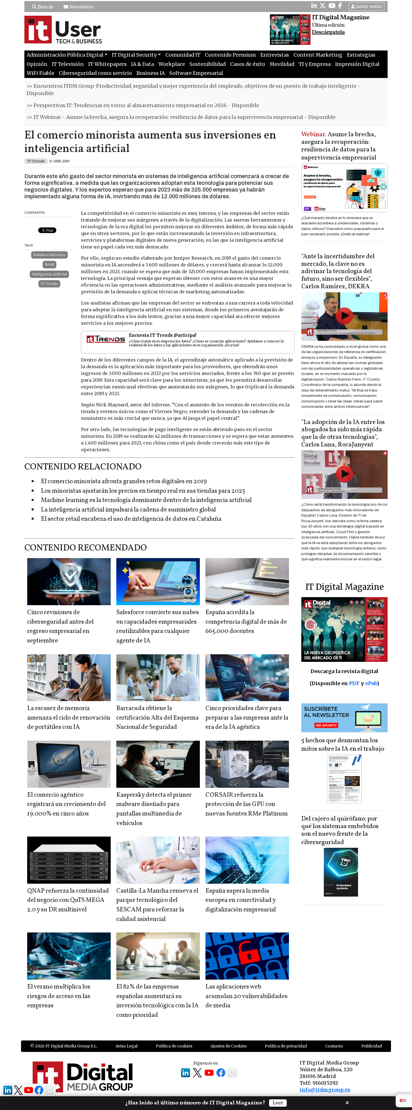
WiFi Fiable (40, 73)
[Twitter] (323, 6)
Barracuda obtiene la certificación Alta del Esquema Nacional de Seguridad (157, 718)
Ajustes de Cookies (228, 1046)
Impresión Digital (357, 64)
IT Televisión (68, 64)
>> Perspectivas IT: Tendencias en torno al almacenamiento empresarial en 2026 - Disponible (143, 105)
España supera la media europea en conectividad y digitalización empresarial (240, 900)
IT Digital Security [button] (134, 55)
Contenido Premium (230, 55)
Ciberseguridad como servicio (95, 73)
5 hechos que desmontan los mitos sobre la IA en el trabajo (342, 745)
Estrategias (361, 55)
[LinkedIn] (314, 6)
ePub (371, 683)
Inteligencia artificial (49, 274)
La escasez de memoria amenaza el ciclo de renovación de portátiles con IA (68, 718)
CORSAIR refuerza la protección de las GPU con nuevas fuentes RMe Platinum (246, 804)
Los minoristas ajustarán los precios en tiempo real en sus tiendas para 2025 (143, 491)
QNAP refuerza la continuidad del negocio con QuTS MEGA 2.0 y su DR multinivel (68, 900)
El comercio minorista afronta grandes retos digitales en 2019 (124, 481)
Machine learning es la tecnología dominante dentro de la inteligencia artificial (146, 500)
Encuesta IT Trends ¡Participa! (162, 335)
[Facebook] (340, 6)
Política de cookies (174, 1046)
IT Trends (49, 284)
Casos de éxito (247, 64)
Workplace (171, 64)
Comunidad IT (182, 55)
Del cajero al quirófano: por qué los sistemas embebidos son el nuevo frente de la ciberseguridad (340, 831)
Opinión (37, 64)
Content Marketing (317, 55)
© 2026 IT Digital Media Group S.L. (63, 1046)
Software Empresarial (196, 73)
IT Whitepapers (107, 64)
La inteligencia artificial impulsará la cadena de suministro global (128, 510)
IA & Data (142, 64)
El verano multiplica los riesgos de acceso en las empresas (58, 996)
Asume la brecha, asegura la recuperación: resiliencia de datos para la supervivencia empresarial (338, 146)
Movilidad (282, 64)
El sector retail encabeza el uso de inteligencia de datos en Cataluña (131, 519)
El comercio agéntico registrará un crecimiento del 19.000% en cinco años (66, 804)
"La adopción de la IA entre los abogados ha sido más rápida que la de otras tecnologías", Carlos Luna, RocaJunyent (343, 434)
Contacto (334, 1046)
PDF (354, 683)
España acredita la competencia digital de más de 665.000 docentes (246, 622)
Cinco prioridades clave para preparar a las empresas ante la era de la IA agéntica (246, 718)
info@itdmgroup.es (325, 1090)
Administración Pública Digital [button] (65, 55)
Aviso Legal (126, 1046)
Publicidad (371, 1046)
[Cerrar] (347, 1102)
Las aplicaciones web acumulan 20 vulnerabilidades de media (246, 996)
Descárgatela (328, 32)
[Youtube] (331, 6)
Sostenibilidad (207, 64)
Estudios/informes (49, 255)
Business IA (150, 73)
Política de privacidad (286, 1046)
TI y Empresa (315, 64)
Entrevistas (274, 55)
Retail (49, 264)
